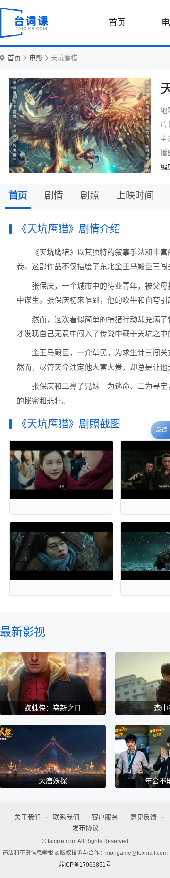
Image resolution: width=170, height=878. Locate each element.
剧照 (89, 195)
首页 (117, 22)
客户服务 (105, 817)
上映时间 (135, 195)
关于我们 (27, 817)
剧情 (53, 195)
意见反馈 (143, 817)
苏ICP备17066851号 (85, 864)
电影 (35, 57)
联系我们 (66, 817)
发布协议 (85, 828)
